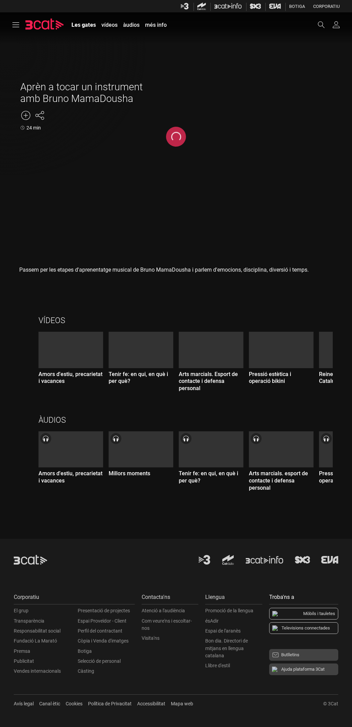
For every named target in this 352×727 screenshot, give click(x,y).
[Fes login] (336, 25)
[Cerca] (324, 25)
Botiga (297, 6)
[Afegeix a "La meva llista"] (25, 115)
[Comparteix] (39, 115)
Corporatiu (326, 6)
